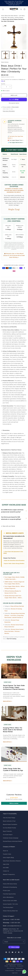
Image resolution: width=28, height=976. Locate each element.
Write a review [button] (14, 803)
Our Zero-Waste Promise (9, 827)
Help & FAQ (6, 864)
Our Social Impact (7, 834)
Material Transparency (9, 874)
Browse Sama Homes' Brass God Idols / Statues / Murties (14, 631)
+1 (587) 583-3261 (15, 922)
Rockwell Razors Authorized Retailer (12, 841)
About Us (5, 850)
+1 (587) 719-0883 (14, 919)
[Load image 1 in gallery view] (5, 55)
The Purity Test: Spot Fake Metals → (15, 137)
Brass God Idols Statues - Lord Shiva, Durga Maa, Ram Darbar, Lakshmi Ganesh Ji (13, 17)
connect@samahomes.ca (14, 925)
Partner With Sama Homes (10, 883)
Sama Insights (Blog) (8, 857)
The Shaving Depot (8, 907)
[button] (3, 9)
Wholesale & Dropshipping (10, 887)
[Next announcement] (25, 3)
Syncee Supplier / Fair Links (10, 904)
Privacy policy (20, 965)
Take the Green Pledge (9, 817)
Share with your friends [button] (9, 526)
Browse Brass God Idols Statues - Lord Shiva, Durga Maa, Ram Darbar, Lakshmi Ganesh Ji (15, 615)
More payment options (14, 103)
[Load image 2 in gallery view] (14, 55)
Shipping (3, 76)
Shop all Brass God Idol (17, 606)
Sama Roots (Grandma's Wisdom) (12, 860)
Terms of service (10, 968)
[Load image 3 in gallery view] (22, 55)
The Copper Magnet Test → (15, 140)
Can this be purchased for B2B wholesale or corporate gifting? (14, 518)
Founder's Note (7, 854)
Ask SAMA (6, 867)
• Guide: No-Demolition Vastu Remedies (13, 560)
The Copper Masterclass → (15, 142)
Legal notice (14, 972)
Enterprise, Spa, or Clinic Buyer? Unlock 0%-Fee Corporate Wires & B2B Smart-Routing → (14, 255)
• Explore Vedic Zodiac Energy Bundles (13, 563)
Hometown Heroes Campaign (10, 838)
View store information (9, 111)
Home (2, 15)
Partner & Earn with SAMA (10, 900)
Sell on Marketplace (8, 897)
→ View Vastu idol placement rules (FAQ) (13, 552)
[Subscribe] (23, 942)
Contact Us (6, 871)
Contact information (9, 970)
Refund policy (13, 965)
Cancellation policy (20, 970)
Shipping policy (19, 968)
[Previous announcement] (2, 3)
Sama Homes (13, 964)
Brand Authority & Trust (9, 821)
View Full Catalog (11, 638)
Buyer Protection (7, 831)
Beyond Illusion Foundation (10, 824)
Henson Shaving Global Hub (10, 910)
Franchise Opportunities (9, 893)
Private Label (6, 890)
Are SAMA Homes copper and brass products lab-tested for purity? (14, 511)
